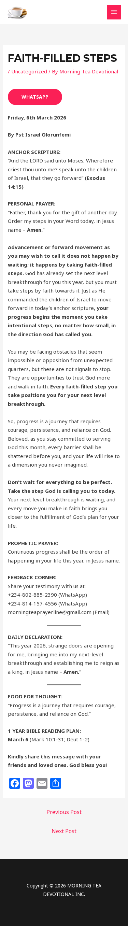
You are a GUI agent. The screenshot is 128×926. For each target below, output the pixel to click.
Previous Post (64, 812)
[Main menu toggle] (114, 12)
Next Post (64, 831)
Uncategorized (29, 71)
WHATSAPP (35, 97)
